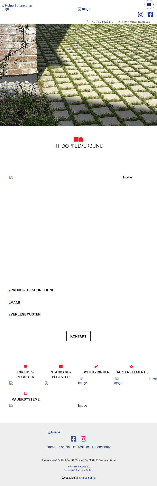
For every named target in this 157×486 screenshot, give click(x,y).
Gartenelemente (132, 372)
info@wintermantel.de (78, 466)
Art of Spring (88, 477)
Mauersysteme (25, 399)
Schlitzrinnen (96, 372)
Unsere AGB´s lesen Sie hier (78, 470)
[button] (149, 4)
